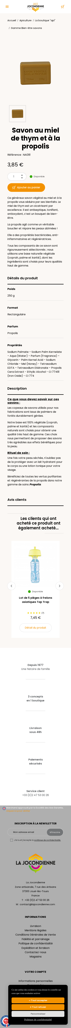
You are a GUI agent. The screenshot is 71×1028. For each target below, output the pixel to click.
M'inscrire (55, 832)
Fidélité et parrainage (36, 939)
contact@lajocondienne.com (37, 904)
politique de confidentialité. (47, 840)
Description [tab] (17, 388)
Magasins (36, 956)
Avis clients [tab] (16, 499)
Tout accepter (39, 1000)
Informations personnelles (35, 981)
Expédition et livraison (35, 948)
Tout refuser (39, 1007)
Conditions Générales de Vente (35, 935)
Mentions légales (35, 930)
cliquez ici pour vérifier (18, 810)
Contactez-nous (35, 952)
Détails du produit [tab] (22, 278)
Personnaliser (38, 1013)
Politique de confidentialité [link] (38, 1019)
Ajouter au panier (28, 187)
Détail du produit (35, 628)
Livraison (35, 926)
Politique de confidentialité (35, 943)
